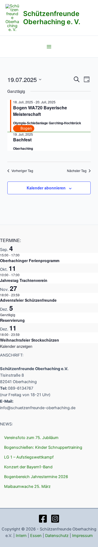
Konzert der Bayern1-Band (28, 467)
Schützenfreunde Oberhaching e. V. (51, 17)
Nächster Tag (77, 170)
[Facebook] (42, 518)
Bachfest (22, 139)
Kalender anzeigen (16, 346)
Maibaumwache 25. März (27, 486)
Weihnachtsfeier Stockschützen (29, 340)
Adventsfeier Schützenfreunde (28, 300)
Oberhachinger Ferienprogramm (29, 260)
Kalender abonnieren (46, 187)
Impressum (82, 535)
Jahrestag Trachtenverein (23, 280)
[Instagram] (55, 518)
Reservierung (12, 320)
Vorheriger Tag (22, 170)
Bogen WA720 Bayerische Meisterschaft (40, 110)
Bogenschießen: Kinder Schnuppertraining (43, 447)
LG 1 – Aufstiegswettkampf (29, 457)
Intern (21, 535)
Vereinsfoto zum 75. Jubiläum (31, 437)
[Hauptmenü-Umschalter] (49, 46)
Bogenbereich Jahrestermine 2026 (36, 476)
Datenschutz (57, 535)
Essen (36, 535)
